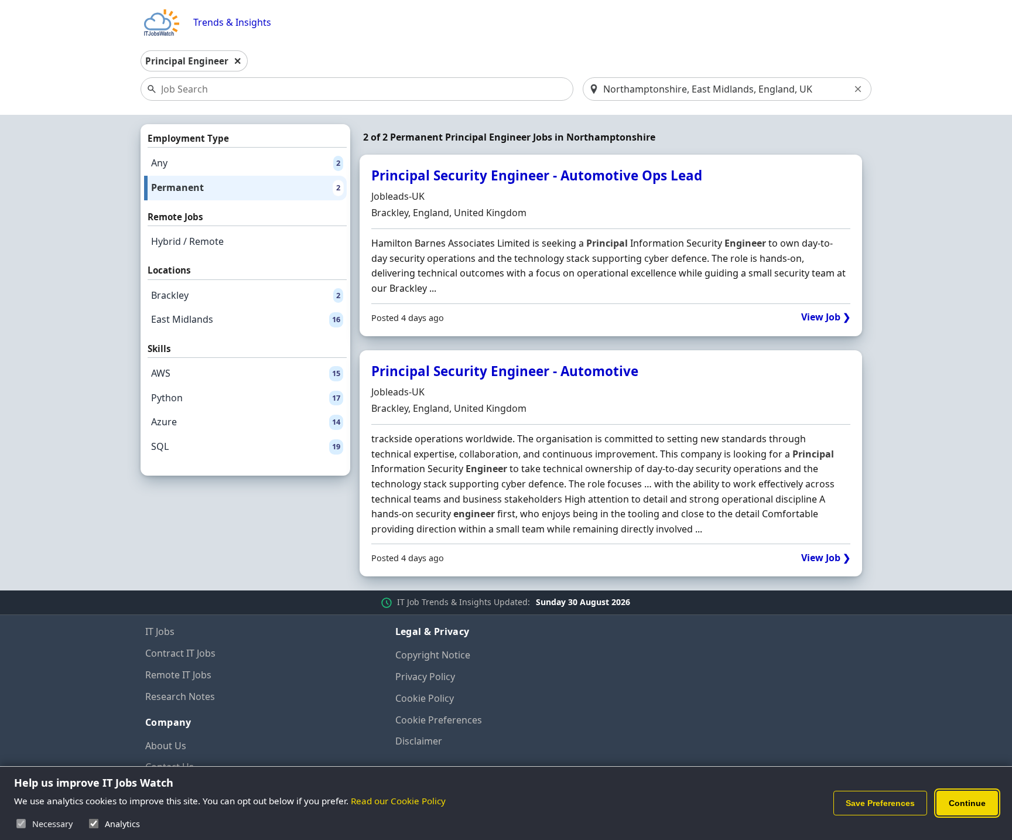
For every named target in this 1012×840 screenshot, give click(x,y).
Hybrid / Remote (187, 241)
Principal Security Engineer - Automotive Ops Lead (536, 175)
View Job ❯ (825, 317)
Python (245, 397)
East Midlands (245, 319)
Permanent (245, 187)
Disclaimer (418, 741)
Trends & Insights (232, 22)
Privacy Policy (425, 676)
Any (245, 162)
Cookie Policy (424, 698)
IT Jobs (160, 631)
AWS (245, 373)
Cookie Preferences (438, 719)
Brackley (245, 295)
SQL (245, 446)
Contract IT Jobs (180, 653)
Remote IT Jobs (178, 674)
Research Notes (180, 696)
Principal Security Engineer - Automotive (504, 371)
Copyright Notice (432, 654)
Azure (245, 421)
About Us (165, 745)
